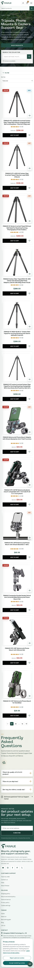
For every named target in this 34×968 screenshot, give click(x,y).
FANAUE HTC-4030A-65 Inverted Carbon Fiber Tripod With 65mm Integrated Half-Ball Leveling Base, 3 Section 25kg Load (17, 122)
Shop (8, 15)
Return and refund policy (8, 896)
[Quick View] (30, 115)
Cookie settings (5, 905)
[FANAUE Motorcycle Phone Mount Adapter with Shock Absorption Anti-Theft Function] (17, 419)
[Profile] (23, 3)
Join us (3, 925)
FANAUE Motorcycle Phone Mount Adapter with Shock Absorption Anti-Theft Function (17, 438)
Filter (7, 73)
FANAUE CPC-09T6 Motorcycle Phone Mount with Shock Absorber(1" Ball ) (17, 543)
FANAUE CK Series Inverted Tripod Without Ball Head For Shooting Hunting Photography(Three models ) (17, 228)
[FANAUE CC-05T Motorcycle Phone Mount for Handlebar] (17, 683)
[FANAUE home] (8, 846)
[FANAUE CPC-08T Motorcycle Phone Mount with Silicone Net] (17, 631)
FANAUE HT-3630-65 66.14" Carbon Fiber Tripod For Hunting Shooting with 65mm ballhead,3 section (17, 333)
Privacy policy (5, 902)
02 (16, 724)
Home (3, 15)
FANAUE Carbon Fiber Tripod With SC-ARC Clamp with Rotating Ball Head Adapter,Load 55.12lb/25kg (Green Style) (17, 280)
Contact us (4, 879)
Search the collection (11, 52)
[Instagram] (8, 868)
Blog (2, 922)
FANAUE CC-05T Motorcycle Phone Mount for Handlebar (17, 702)
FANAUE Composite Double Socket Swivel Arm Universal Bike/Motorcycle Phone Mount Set (17, 597)
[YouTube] (3, 868)
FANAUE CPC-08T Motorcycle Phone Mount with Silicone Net (17, 649)
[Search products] (29, 56)
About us (3, 916)
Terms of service (6, 899)
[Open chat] (30, 964)
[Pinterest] (17, 868)
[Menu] (31, 3)
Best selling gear (6, 919)
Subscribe (17, 833)
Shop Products (17, 45)
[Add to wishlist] (29, 135)
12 (22, 724)
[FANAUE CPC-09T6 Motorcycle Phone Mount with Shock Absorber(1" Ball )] (17, 525)
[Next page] (26, 723)
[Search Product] (31, 8)
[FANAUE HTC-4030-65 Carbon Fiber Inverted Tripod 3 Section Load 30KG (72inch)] (17, 156)
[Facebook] (12, 868)
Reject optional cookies (17, 958)
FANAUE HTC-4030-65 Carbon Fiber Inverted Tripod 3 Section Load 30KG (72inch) (17, 175)
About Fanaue (5, 885)
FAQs (2, 882)
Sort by (3, 77)
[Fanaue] (7, 3)
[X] (22, 868)
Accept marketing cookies (17, 963)
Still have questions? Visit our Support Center (15, 798)
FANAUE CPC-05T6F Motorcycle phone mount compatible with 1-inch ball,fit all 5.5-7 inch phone (17, 491)
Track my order (5, 876)
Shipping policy (5, 893)
